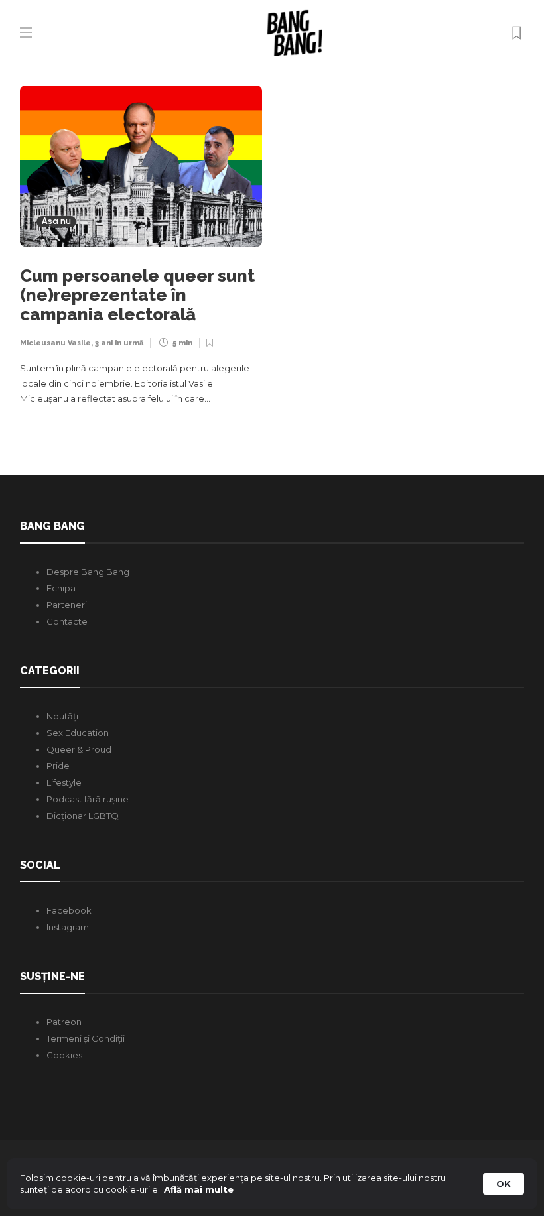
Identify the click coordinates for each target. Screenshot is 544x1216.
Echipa (61, 588)
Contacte (67, 621)
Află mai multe (199, 1189)
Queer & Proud (78, 749)
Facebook (69, 910)
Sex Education (77, 732)
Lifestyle (64, 782)
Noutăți (62, 716)
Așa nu (56, 221)
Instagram (67, 927)
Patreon (64, 1021)
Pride (58, 765)
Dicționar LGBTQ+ (84, 815)
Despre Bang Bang (87, 571)
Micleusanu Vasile (55, 343)
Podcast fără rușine (87, 799)
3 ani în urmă (119, 343)
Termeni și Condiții (85, 1038)
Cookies (64, 1055)
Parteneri (66, 604)
